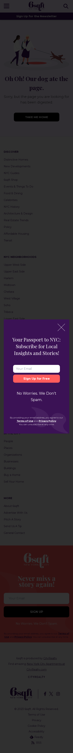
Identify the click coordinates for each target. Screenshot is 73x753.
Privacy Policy (47, 421)
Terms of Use (25, 421)
